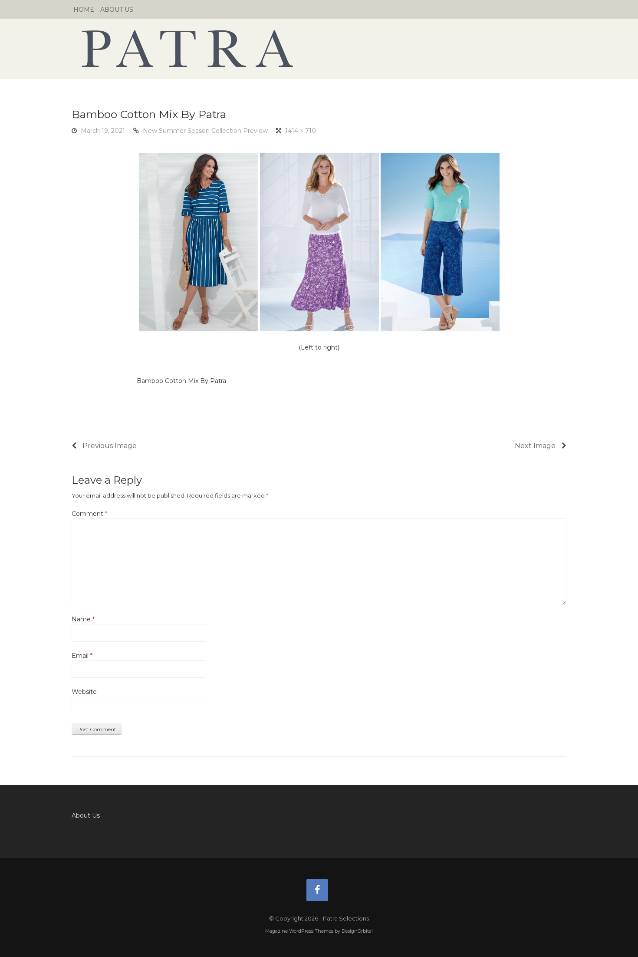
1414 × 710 (300, 131)
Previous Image (109, 446)
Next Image (536, 446)
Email (82, 656)
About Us (116, 9)
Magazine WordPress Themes (299, 931)
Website (84, 692)
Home (83, 9)
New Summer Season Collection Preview (205, 131)
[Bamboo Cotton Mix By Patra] (319, 241)
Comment (89, 514)
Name (83, 619)
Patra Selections (319, 49)
